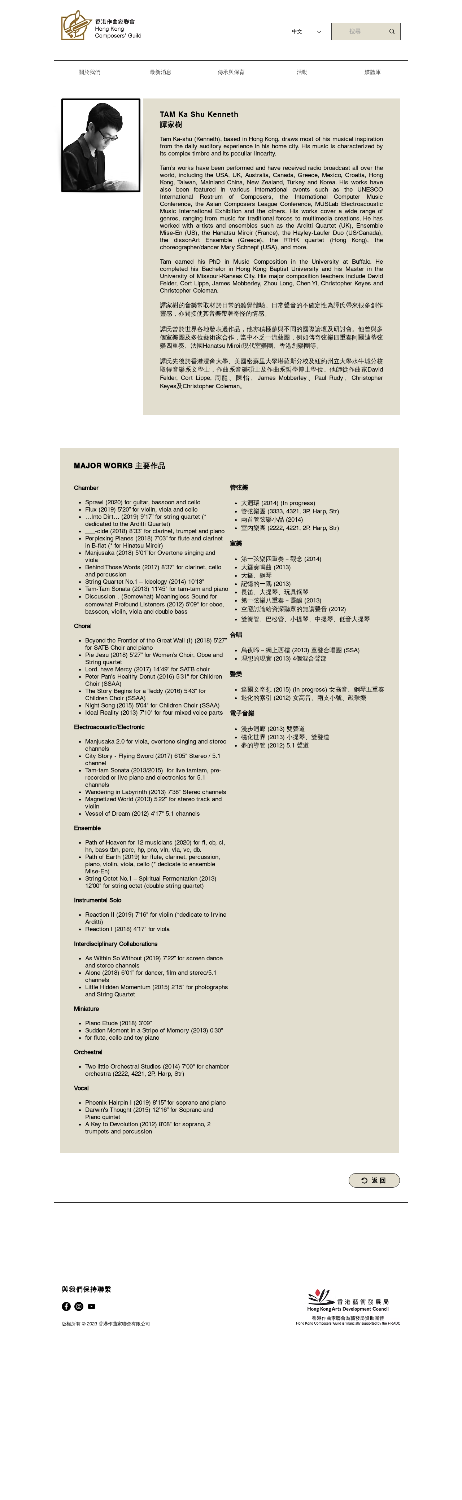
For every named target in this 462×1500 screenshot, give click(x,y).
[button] (89, 71)
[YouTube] (91, 1306)
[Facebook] (66, 1306)
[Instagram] (78, 1306)
